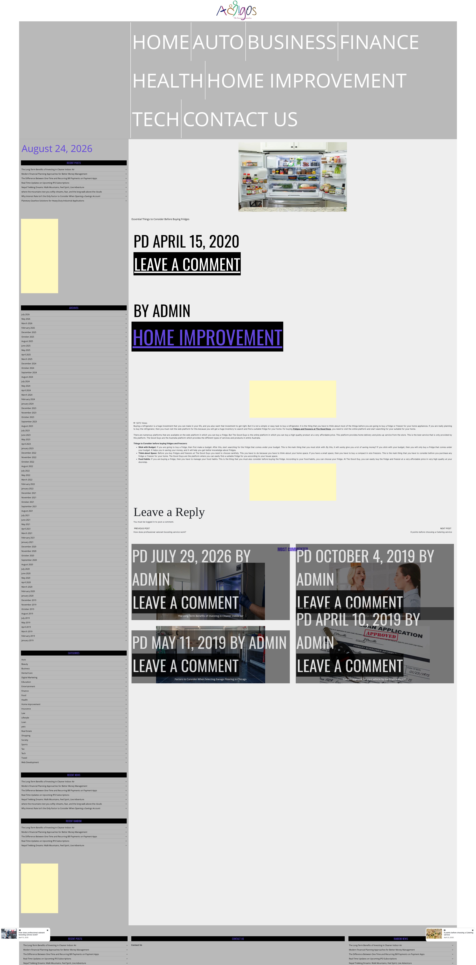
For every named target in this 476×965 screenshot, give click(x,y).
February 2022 (28, 484)
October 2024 (27, 368)
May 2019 (25, 622)
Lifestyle (25, 717)
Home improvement (307, 80)
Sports (24, 744)
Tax (22, 749)
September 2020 (29, 560)
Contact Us (240, 119)
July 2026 (25, 314)
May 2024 (25, 386)
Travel (24, 757)
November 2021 (28, 497)
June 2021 (25, 519)
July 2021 (25, 515)
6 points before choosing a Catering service (431, 532)
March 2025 (26, 359)
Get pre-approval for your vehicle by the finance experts (375, 679)
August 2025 (27, 341)
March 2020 (26, 586)
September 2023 (29, 421)
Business (292, 41)
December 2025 (28, 332)
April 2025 (26, 354)
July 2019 (25, 618)
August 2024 (27, 377)
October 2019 (27, 609)
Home (161, 41)
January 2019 (27, 640)
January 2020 (27, 595)
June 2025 (25, 345)
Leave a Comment (187, 263)
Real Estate (26, 731)
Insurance (26, 708)
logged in (150, 522)
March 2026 (26, 323)
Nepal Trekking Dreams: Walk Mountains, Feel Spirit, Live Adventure (52, 187)
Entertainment (28, 686)
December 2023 (28, 408)
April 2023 (26, 444)
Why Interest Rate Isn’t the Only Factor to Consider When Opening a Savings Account (60, 196)
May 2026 (25, 319)
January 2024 (27, 403)
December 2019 (28, 600)
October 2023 (27, 417)
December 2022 (28, 452)
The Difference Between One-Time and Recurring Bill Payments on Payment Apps (59, 178)
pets (23, 726)
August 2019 (27, 613)
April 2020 (26, 582)
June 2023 (25, 435)
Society (24, 740)
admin (171, 310)
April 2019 (26, 627)
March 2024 (26, 394)
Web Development (30, 762)
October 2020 (27, 555)
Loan (23, 722)
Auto (218, 41)
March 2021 (26, 533)
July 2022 (25, 470)
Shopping (25, 735)
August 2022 (27, 466)
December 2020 (28, 546)
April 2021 (26, 528)
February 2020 (28, 591)
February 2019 (28, 636)
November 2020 (28, 551)
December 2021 (28, 493)
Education (26, 682)
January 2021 (27, 542)
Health (168, 80)
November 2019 (28, 604)
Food (23, 695)
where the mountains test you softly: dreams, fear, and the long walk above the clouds (61, 191)
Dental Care (26, 673)
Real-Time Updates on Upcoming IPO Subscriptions (45, 182)
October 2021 (27, 502)
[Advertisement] (39, 256)
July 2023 (25, 430)
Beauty (24, 664)
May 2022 (25, 475)
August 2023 (27, 426)
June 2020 (25, 573)
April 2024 (26, 390)
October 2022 (27, 461)
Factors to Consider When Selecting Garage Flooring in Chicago (211, 679)
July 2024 (25, 381)
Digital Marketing (29, 677)
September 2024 (29, 372)
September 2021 (29, 506)
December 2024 (28, 363)
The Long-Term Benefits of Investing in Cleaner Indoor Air (47, 169)
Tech (156, 119)
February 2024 (28, 399)
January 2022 (27, 488)
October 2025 (27, 336)
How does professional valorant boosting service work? (160, 532)
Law (23, 713)
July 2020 (25, 569)
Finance (379, 41)
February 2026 (28, 327)
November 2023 (28, 412)
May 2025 (25, 350)
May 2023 (25, 439)
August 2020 (27, 564)
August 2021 (27, 511)
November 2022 (28, 457)
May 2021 (25, 524)
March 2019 (26, 631)
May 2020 (25, 578)
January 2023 (27, 448)
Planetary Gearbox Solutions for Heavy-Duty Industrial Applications (52, 200)
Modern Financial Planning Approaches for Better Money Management (54, 174)
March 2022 (26, 479)
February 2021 (28, 537)
